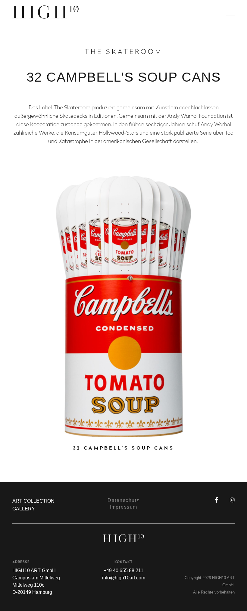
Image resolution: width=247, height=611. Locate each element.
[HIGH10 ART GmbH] (123, 12)
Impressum (123, 507)
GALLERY (23, 508)
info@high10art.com (123, 577)
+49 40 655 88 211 (123, 570)
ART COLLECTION (33, 500)
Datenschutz (123, 500)
